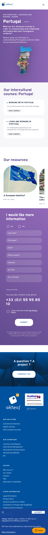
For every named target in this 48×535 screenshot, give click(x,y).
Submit (24, 322)
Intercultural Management (13, 447)
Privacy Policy (16, 335)
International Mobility (11, 453)
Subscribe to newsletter (12, 482)
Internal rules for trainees (13, 508)
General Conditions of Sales (14, 502)
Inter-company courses (12, 430)
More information (8, 532)
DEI (4, 456)
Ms (24, 226)
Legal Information (10, 496)
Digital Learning (9, 427)
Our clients (7, 473)
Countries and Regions (12, 444)
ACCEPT (38, 512)
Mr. (12, 226)
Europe (15, 17)
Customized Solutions (11, 424)
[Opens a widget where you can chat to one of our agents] (39, 531)
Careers (6, 476)
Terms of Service (30, 335)
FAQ (4, 479)
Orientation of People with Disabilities (17, 505)
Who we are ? (8, 470)
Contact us (24, 374)
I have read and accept (24, 311)
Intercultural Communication (14, 450)
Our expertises (10, 15)
